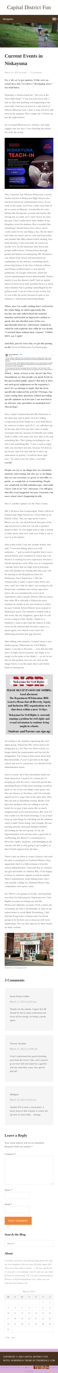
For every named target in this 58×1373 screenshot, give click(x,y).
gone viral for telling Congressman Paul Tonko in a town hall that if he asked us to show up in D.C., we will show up (28, 422)
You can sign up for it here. (32, 518)
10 (8, 1313)
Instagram (18, 667)
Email (8, 1204)
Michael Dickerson (33, 194)
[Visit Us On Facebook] (35, 1368)
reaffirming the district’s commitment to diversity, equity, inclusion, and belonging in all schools (28, 842)
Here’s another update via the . (26, 503)
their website (14, 927)
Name (8, 1190)
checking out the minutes (39, 819)
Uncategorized (20, 968)
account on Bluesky (18, 209)
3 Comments (36, 72)
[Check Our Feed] (43, 1368)
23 (50, 1318)
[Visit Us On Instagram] (39, 1368)
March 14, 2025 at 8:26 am (23, 1099)
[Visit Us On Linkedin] (47, 1368)
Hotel (6, 1360)
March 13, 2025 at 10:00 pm (24, 1049)
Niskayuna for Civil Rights (32, 645)
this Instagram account (23, 213)
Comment (10, 1154)
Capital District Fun (29, 7)
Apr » (13, 1337)
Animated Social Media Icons (12, 1367)
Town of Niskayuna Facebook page (29, 347)
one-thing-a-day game (34, 789)
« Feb (7, 1337)
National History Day (39, 860)
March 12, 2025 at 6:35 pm (23, 1001)
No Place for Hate (29, 748)
